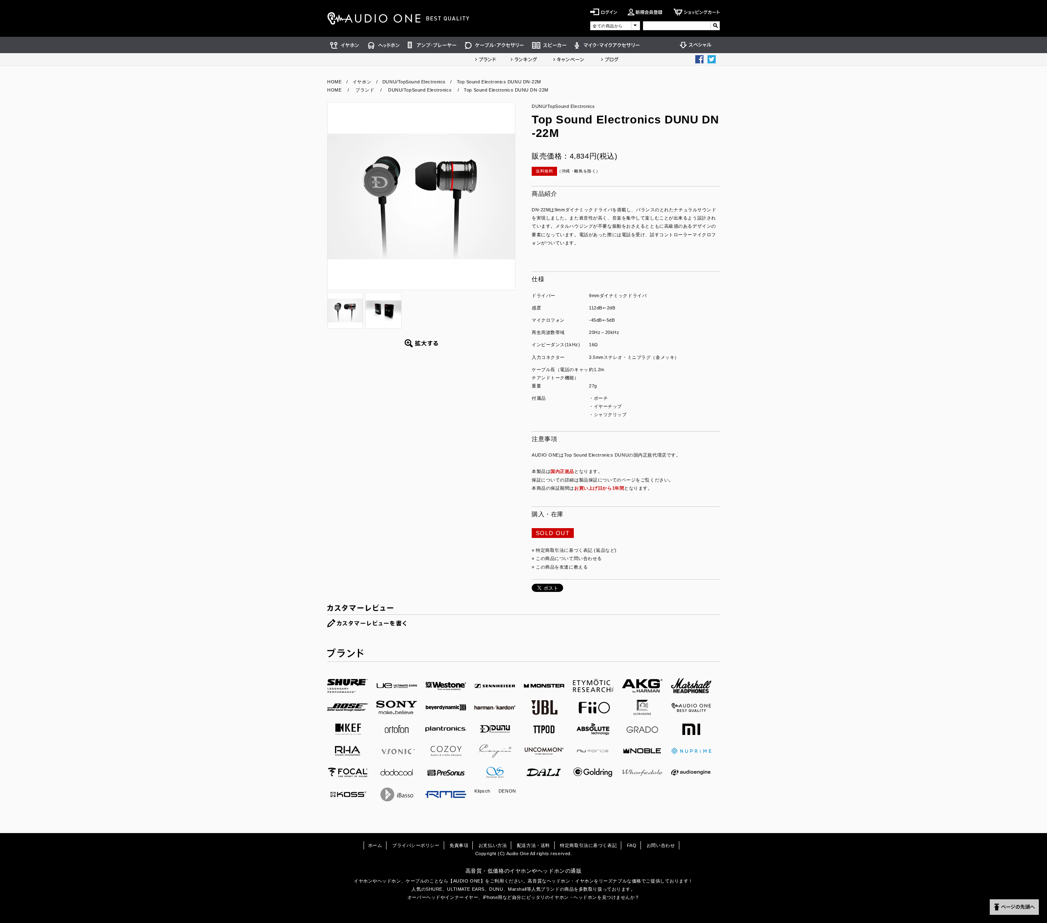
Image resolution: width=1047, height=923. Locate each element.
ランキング (524, 59)
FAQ (632, 845)
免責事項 (458, 845)
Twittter (712, 59)
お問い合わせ (661, 845)
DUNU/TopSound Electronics (414, 81)
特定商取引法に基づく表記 (588, 845)
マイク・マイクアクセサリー (607, 45)
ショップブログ (610, 59)
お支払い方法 (493, 845)
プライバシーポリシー (416, 845)
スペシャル (698, 45)
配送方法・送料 (533, 845)
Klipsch (482, 791)
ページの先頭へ (1014, 907)
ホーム (375, 845)
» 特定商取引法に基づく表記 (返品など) (574, 550)
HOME (334, 81)
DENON (507, 791)
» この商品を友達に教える (560, 567)
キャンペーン (569, 59)
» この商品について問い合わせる (567, 558)
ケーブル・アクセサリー (494, 45)
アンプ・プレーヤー (432, 45)
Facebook (699, 59)
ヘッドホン (384, 45)
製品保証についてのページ (607, 479)
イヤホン (345, 45)
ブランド (485, 59)
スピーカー (549, 45)
